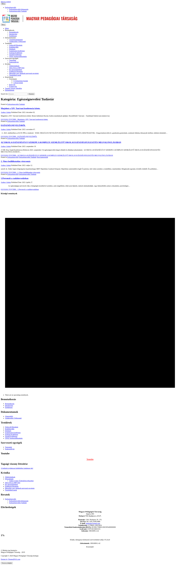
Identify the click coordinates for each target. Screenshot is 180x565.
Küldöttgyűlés (13, 47)
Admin (6, 112)
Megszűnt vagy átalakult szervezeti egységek (24, 73)
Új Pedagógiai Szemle (20, 81)
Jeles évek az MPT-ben (16, 68)
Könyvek (12, 85)
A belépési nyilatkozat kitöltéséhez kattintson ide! (17, 468)
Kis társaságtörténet (15, 70)
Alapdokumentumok (16, 40)
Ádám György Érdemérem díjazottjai (21, 481)
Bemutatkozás (13, 32)
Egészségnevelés (10, 7)
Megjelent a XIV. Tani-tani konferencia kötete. (20, 108)
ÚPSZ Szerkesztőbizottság (18, 56)
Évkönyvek (13, 86)
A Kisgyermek (18, 83)
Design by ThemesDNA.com (10, 559)
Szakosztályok (14, 62)
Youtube (90, 459)
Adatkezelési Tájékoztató (17, 41)
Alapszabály (9, 416)
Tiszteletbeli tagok (15, 75)
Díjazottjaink (9, 479)
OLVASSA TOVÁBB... (24, 119)
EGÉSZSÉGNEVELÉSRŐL (13, 125)
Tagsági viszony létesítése (13, 88)
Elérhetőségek (9, 90)
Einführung (13, 36)
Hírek (7, 28)
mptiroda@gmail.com (93, 523)
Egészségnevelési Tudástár (18, 11)
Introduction (13, 34)
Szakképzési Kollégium (17, 51)
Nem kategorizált (42, 157)
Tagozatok (12, 60)
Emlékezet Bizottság (16, 71)
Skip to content (6, 2)
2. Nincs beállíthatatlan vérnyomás (15, 161)
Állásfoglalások (14, 66)
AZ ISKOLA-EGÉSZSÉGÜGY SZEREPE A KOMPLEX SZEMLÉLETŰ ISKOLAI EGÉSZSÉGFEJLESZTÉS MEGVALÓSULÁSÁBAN (61, 142)
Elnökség (12, 49)
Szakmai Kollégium (15, 53)
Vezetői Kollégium (15, 55)
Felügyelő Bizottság (15, 45)
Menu (3, 4)
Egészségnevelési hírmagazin (18, 9)
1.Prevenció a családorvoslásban (14, 178)
